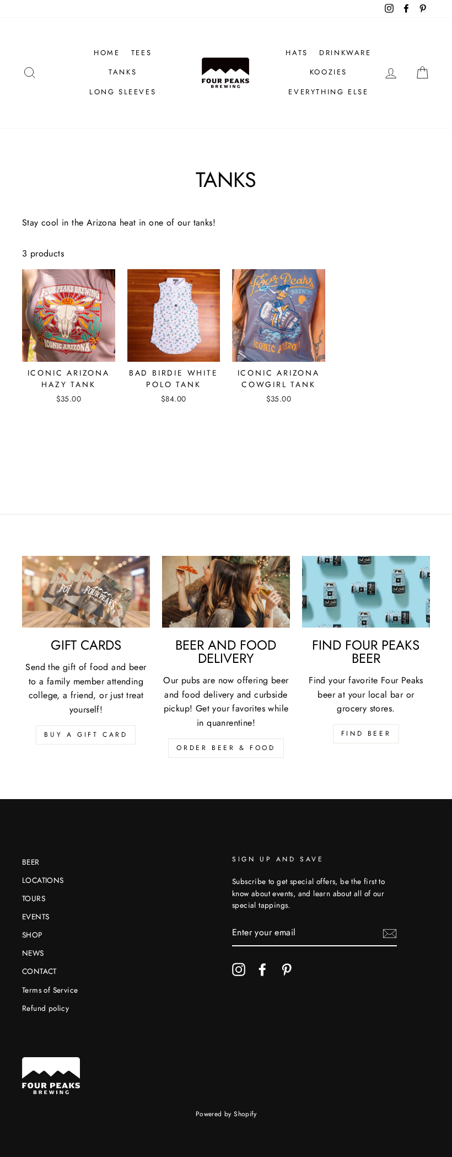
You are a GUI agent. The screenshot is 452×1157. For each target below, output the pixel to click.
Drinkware (345, 52)
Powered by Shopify (226, 1114)
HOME (107, 52)
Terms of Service (50, 989)
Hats (297, 52)
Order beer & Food (225, 748)
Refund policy (45, 1008)
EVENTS (35, 916)
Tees (141, 52)
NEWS (33, 952)
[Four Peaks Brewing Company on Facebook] (262, 969)
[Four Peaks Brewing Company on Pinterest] (286, 969)
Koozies (328, 72)
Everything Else (328, 92)
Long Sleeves (122, 92)
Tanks (123, 72)
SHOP (32, 934)
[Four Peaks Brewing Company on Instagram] (238, 969)
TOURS (33, 898)
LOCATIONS (43, 880)
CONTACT (39, 971)
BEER (31, 861)
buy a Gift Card (85, 735)
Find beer (366, 733)
